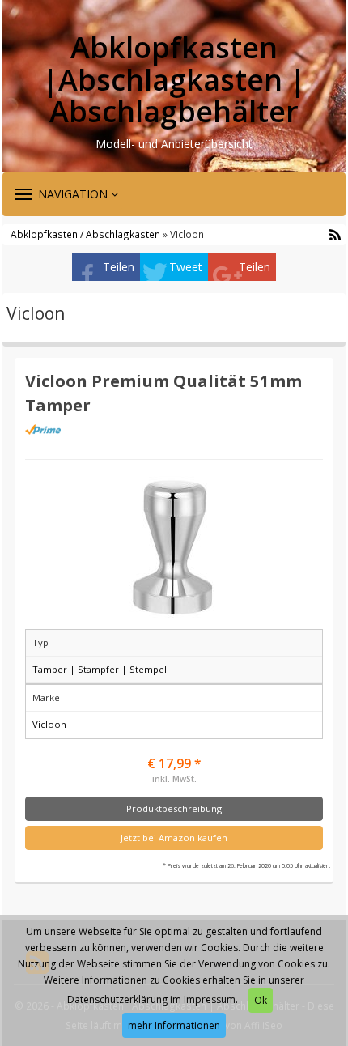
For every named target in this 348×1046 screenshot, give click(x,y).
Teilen (118, 266)
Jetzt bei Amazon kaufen (174, 837)
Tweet (185, 266)
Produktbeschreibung (174, 808)
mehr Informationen (174, 1025)
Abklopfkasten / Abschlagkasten (85, 233)
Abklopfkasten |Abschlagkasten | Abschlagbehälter (174, 80)
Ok (260, 1000)
